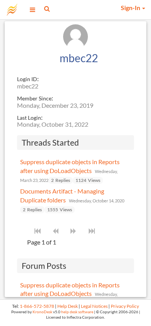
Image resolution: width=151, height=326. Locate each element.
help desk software (77, 312)
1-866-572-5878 (37, 306)
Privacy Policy (125, 306)
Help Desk (67, 306)
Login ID (27, 79)
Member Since (34, 98)
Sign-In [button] (131, 7)
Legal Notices (94, 306)
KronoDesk (42, 312)
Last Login (29, 117)
